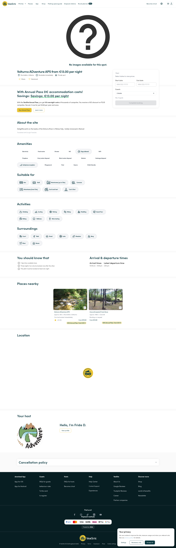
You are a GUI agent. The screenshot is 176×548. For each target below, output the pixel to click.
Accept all (150, 542)
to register (43, 495)
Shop (140, 482)
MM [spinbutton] (118, 84)
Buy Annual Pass (24, 110)
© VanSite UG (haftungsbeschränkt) (69, 544)
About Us (117, 482)
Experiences (93, 490)
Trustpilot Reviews (120, 491)
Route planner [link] (85, 4)
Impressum (97, 544)
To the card (43, 491)
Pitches (21, 4)
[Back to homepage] (9, 3)
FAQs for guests (45, 482)
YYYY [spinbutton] (126, 84)
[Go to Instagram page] (81, 514)
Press (103, 544)
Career (116, 495)
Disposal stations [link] (70, 4)
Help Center (93, 482)
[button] (162, 4)
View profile (65, 430)
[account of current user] (170, 4)
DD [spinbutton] (122, 84)
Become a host (69, 486)
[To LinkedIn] (94, 514)
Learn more (39, 110)
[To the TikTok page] (87, 514)
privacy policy (128, 538)
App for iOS (19, 482)
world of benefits (144, 491)
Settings (123, 542)
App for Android (20, 486)
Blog (140, 486)
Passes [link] (30, 4)
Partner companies (121, 500)
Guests (117, 89)
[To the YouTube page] (100, 514)
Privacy (83, 544)
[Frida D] (30, 436)
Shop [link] (43, 4)
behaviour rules (45, 486)
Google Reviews (119, 486)
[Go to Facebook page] (74, 514)
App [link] (37, 4)
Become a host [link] (152, 4)
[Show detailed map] (88, 373)
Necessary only (136, 542)
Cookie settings (111, 544)
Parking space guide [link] (55, 4)
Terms (89, 544)
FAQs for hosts (69, 482)
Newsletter (142, 495)
